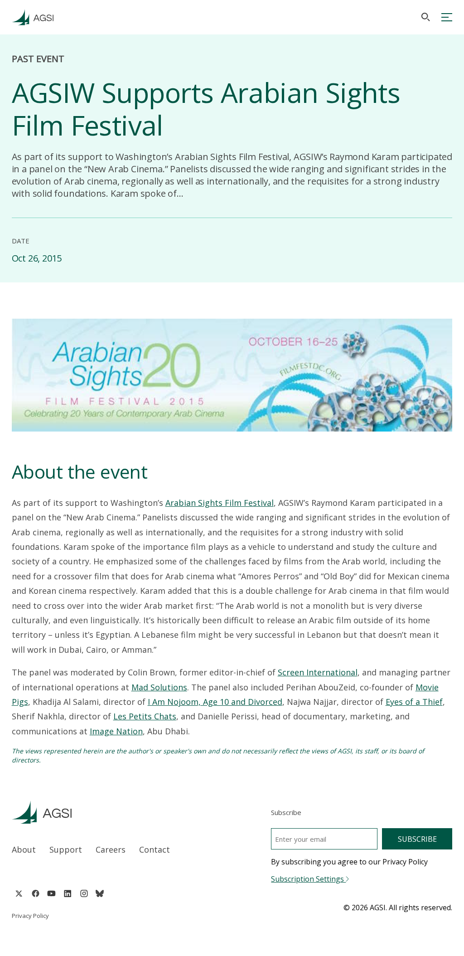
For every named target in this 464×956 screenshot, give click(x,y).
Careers (111, 849)
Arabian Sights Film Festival (219, 502)
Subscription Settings (308, 879)
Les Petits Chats (144, 716)
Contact (154, 849)
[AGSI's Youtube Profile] (51, 893)
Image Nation (116, 731)
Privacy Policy (30, 916)
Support (65, 849)
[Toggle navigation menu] (446, 17)
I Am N (161, 701)
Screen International (318, 672)
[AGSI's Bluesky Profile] (99, 893)
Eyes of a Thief (414, 701)
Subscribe (417, 839)
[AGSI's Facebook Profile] (35, 893)
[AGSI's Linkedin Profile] (68, 893)
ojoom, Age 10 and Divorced (228, 701)
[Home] (113, 812)
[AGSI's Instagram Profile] (84, 893)
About (24, 849)
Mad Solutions (159, 687)
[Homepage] (32, 17)
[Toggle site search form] (425, 17)
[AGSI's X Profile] (19, 893)
